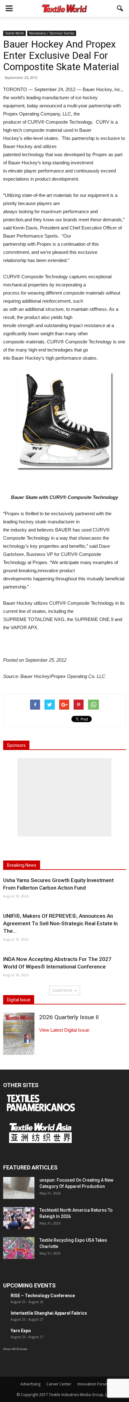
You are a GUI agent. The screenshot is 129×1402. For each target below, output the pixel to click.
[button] (120, 8)
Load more (62, 990)
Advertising (30, 1384)
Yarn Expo (21, 1330)
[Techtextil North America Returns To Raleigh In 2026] (18, 1218)
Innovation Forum (93, 1384)
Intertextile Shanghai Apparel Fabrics (49, 1313)
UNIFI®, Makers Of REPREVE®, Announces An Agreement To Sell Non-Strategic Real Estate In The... (60, 923)
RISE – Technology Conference (43, 1295)
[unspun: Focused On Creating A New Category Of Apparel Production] (18, 1188)
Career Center (58, 1384)
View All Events (15, 1349)
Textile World (14, 33)
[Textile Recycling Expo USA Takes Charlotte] (18, 1248)
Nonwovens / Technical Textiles (51, 33)
